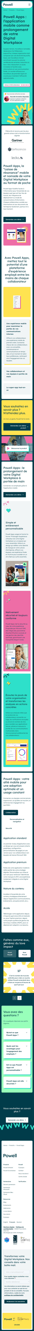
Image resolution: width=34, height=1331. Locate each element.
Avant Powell (9, 953)
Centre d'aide (23, 1176)
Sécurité (9, 828)
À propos (21, 1167)
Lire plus (17, 1324)
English (5, 1222)
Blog (4, 1202)
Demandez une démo (13, 219)
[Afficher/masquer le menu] (29, 4)
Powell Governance (9, 1170)
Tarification (22, 1181)
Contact (21, 1170)
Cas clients (6, 1214)
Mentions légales (8, 1227)
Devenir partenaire (9, 1184)
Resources (6, 1199)
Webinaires (6, 1208)
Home (5, 10)
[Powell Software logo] (8, 5)
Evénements (7, 1205)
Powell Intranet (8, 1167)
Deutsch (19, 1222)
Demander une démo (16, 1120)
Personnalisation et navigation (17, 820)
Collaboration (11, 812)
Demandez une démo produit (18, 427)
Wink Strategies (18, 1232)
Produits (12, 10)
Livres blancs (7, 1211)
